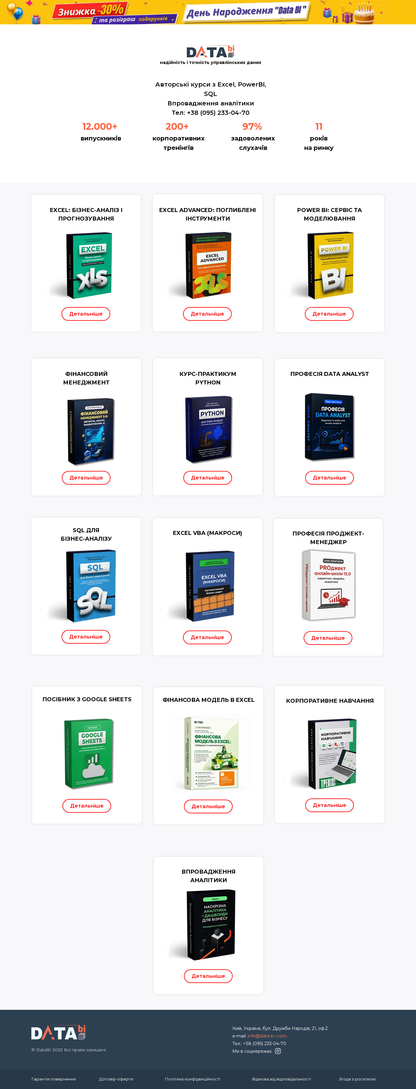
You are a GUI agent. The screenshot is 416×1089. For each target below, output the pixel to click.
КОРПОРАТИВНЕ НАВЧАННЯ (330, 701)
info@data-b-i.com (267, 1036)
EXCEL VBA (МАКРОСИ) (207, 533)
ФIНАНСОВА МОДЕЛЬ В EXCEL (209, 700)
